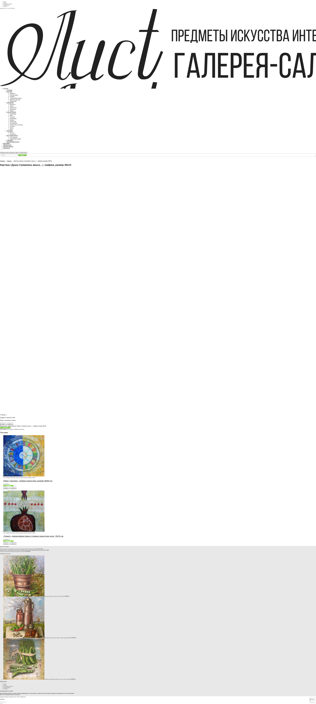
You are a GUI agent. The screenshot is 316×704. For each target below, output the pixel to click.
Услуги (5, 2)
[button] (6, 423)
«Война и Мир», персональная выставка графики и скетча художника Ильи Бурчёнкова (22, 550)
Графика (16, 429)
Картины (21, 429)
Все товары (10, 429)
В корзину (5, 427)
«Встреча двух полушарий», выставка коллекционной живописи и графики (19, 549)
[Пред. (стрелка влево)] (0, 703)
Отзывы (5, 6)
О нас (4, 1)
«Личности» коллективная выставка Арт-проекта (12, 551)
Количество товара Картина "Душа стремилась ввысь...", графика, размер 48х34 (23, 426)
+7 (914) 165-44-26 (10, 8)
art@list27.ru (3, 8)
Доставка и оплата (7, 3)
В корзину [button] (8, 485)
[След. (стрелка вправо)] (2, 703)
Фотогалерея (6, 5)
